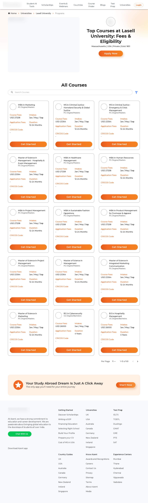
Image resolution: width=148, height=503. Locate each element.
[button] (71, 415)
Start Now (126, 385)
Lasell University (43, 13)
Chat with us (22, 434)
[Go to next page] (137, 361)
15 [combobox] (113, 361)
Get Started (28, 144)
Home (14, 13)
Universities (26, 13)
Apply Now (110, 53)
